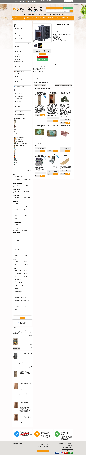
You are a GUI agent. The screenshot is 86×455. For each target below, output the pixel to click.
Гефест (18, 49)
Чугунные (18, 108)
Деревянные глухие (27, 179)
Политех (18, 64)
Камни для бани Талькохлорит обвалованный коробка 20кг (40, 155)
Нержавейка (17, 197)
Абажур (25, 272)
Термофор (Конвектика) (21, 79)
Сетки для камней (20, 35)
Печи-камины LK (20, 104)
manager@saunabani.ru (32, 11)
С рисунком (26, 185)
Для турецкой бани (20, 149)
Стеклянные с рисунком (19, 178)
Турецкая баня (26, 191)
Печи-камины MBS (20, 111)
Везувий (18, 40)
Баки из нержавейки (20, 129)
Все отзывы (29, 347)
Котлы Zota (16, 224)
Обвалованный (17, 309)
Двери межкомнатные (20, 141)
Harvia (18, 44)
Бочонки (25, 290)
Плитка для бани (17, 172)
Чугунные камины (18, 234)
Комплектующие (17, 299)
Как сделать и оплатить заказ (49, 17)
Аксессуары (18, 147)
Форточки (25, 276)
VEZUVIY (18, 68)
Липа (15, 254)
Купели (17, 126)
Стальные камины (27, 234)
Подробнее (37, 115)
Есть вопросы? (68, 8)
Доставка (39, 17)
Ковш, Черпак (26, 278)
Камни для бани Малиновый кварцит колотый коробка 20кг (65, 126)
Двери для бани (19, 122)
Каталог (20, 17)
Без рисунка (17, 185)
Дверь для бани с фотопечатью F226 (53, 93)
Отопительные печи (20, 71)
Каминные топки (20, 113)
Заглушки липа (17, 272)
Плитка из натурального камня (22, 158)
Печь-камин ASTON (20, 93)
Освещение (18, 124)
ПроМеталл (19, 59)
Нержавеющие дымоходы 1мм (20, 297)
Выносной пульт (17, 216)
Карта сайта (71, 445)
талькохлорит (17, 306)
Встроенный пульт (27, 216)
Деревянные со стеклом (19, 181)
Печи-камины (18, 90)
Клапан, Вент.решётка (18, 282)
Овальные (16, 263)
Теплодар (18, 53)
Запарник (16, 288)
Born (17, 69)
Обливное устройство (18, 279)
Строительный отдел (18, 18)
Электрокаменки (19, 61)
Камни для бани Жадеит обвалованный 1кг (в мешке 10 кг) (53, 126)
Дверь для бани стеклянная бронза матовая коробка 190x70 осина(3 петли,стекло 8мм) (25, 404)
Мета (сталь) (19, 99)
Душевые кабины (19, 127)
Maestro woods (26, 266)
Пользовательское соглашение (67, 449)
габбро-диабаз (26, 305)
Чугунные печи (19, 38)
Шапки (16, 276)
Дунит (25, 306)
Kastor (25, 207)
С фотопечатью (17, 179)
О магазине (26, 17)
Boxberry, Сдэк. (27, 18)
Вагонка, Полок (19, 151)
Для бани (18, 54)
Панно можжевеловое (19, 291)
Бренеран (18, 81)
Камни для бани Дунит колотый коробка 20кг (65, 93)
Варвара (18, 33)
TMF (17, 43)
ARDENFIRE (17, 249)
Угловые (25, 261)
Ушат (24, 288)
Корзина (66, 1)
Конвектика (19, 51)
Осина (16, 266)
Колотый (25, 308)
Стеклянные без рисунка (19, 176)
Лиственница (26, 264)
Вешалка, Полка (17, 278)
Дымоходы (18, 120)
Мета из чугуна (26, 242)
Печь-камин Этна (20, 95)
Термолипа (16, 255)
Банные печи (18, 26)
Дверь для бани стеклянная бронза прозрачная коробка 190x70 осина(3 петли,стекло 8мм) (25, 416)
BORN (16, 213)
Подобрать (22, 317)
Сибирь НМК (19, 98)
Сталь (25, 198)
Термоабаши (26, 255)
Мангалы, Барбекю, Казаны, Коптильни (21, 132)
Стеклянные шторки (20, 145)
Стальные (18, 109)
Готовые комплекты (20, 24)
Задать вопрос (43, 59)
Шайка (16, 290)
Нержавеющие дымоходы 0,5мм (20, 296)
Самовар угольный (27, 270)
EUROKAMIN (17, 248)
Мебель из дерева (18, 284)
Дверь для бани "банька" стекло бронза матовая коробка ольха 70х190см (25, 384)
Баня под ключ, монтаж (20, 162)
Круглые (25, 263)
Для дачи (18, 58)
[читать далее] (15, 333)
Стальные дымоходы (27, 299)
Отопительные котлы (20, 86)
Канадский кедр (26, 257)
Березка (18, 48)
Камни (17, 153)
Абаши (25, 254)
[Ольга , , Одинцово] (15, 344)
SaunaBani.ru (62, 443)
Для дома (18, 56)
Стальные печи (19, 36)
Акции (58, 17)
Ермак (18, 46)
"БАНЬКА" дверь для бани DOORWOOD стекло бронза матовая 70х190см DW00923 (25, 372)
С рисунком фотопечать (19, 187)
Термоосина (17, 257)
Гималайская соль (19, 156)
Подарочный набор (18, 270)
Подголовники (26, 273)
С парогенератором (18, 219)
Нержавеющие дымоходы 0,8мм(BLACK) (22, 300)
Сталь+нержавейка (27, 197)
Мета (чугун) (19, 101)
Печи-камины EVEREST (21, 91)
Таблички (25, 275)
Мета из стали (17, 242)
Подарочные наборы (20, 139)
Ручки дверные (17, 275)
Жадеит (16, 305)
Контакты (33, 17)
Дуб (15, 264)
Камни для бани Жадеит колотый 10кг (40, 126)
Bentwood (16, 261)
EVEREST (18, 66)
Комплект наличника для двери (66, 155)
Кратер (18, 31)
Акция (15, 164)
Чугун (16, 198)
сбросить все (29, 170)
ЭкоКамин (25, 249)
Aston (18, 30)
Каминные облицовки (21, 114)
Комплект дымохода (51, 154)
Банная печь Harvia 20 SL (40, 85)
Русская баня (17, 191)
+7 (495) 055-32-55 (19, 1)
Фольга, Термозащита (20, 155)
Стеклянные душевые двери (21, 143)
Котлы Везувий (19, 88)
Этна (17, 41)
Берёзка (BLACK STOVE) (21, 96)
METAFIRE (25, 248)
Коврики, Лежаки (18, 273)
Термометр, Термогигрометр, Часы (21, 281)
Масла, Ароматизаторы (19, 287)
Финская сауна (17, 193)
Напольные (17, 218)
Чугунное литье (19, 160)
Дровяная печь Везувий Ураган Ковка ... (63, 85)
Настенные (26, 218)
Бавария (18, 106)
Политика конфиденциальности (67, 450)
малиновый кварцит (18, 308)
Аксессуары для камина (19, 285)
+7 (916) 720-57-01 (32, 1)
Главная (15, 17)
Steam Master (19, 28)
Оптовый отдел (65, 17)
